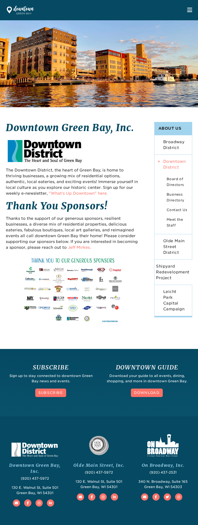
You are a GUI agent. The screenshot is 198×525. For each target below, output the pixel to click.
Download (147, 393)
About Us (169, 128)
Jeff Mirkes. (79, 247)
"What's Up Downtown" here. (78, 193)
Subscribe (50, 393)
